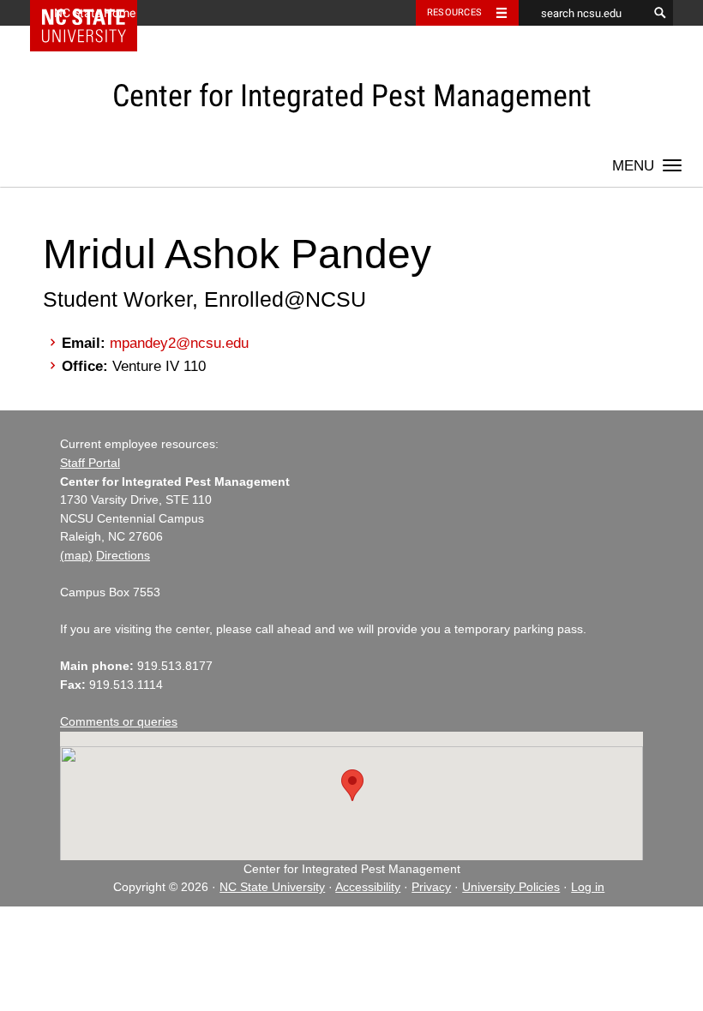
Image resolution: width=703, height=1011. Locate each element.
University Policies (511, 887)
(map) (76, 555)
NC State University (272, 887)
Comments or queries (118, 721)
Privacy (431, 887)
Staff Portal (90, 463)
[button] (352, 785)
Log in (587, 887)
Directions (123, 555)
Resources (454, 12)
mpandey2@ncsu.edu (179, 343)
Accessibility (367, 887)
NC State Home (94, 13)
